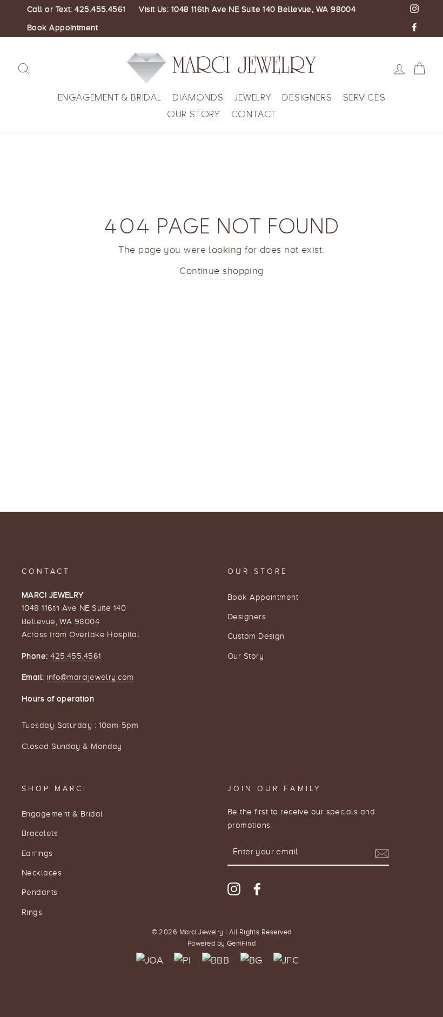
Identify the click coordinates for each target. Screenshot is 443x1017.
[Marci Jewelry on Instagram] (233, 888)
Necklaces (42, 872)
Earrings (37, 853)
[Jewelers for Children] (286, 960)
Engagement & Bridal (110, 97)
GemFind (241, 943)
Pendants (40, 891)
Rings (32, 911)
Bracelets (40, 833)
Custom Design (256, 635)
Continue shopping (221, 270)
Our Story (193, 114)
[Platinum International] (182, 960)
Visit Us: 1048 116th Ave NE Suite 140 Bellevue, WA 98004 (247, 9)
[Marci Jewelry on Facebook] (257, 888)
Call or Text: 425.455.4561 (76, 9)
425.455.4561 (75, 655)
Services (364, 97)
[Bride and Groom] (251, 960)
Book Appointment (62, 27)
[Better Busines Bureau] (215, 960)
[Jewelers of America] (149, 960)
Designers (307, 97)
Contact (254, 114)
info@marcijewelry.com (89, 676)
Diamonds (197, 97)
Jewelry (252, 97)
